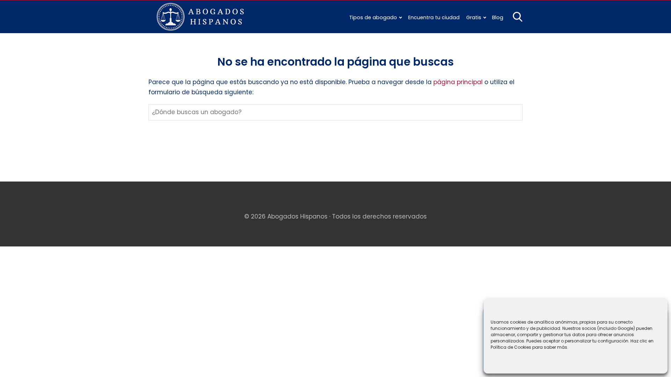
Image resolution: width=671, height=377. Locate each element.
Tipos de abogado (373, 17)
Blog (497, 17)
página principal (458, 82)
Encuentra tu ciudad (434, 17)
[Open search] (517, 17)
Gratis (473, 17)
